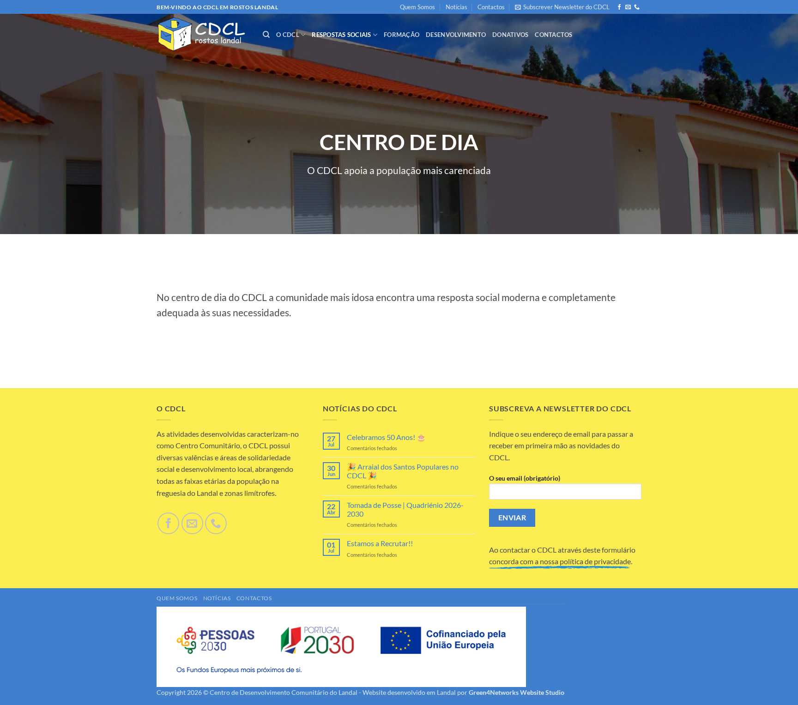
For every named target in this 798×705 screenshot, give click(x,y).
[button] (562, 7)
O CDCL (287, 34)
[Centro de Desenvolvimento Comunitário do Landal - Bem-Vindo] (203, 34)
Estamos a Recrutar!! (380, 543)
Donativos (510, 34)
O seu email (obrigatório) (524, 478)
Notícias (456, 7)
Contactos (491, 7)
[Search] (266, 34)
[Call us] (637, 7)
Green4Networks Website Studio (516, 692)
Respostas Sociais (341, 34)
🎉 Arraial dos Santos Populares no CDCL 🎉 (403, 471)
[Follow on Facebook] (619, 7)
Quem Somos (417, 7)
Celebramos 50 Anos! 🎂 (386, 437)
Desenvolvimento (456, 34)
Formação (401, 34)
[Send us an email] (628, 7)
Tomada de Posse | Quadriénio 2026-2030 (405, 509)
